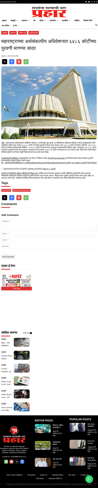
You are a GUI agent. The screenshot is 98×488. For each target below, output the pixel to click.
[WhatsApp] (26, 62)
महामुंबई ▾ (14, 20)
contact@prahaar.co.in (18, 457)
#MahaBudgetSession (36, 163)
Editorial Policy (57, 475)
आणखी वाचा (27, 333)
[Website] (86, 2)
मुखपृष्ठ (4, 20)
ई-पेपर (15, 26)
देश (34, 20)
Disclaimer (31, 475)
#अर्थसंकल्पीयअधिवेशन (9, 158)
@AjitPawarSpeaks (56, 158)
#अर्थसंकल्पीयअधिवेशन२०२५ (15, 163)
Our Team (72, 475)
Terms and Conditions (15, 475)
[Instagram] (96, 2)
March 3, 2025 (49, 169)
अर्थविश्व (76, 20)
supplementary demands (21, 190)
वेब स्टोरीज (5, 26)
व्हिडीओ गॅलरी (88, 20)
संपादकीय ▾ (54, 20)
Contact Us (85, 475)
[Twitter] (92, 2)
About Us (43, 475)
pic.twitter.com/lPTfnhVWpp (84, 163)
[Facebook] (94, 2)
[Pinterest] (18, 62)
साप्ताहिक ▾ (66, 20)
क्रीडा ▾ (43, 20)
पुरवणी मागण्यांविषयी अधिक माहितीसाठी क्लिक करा (19, 173)
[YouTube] (89, 2)
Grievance (40, 478)
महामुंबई (5, 33)
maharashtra (6, 190)
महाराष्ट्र (13, 33)
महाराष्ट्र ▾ (25, 20)
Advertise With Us (55, 478)
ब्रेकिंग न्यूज (22, 33)
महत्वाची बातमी (34, 33)
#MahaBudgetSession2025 (58, 163)
